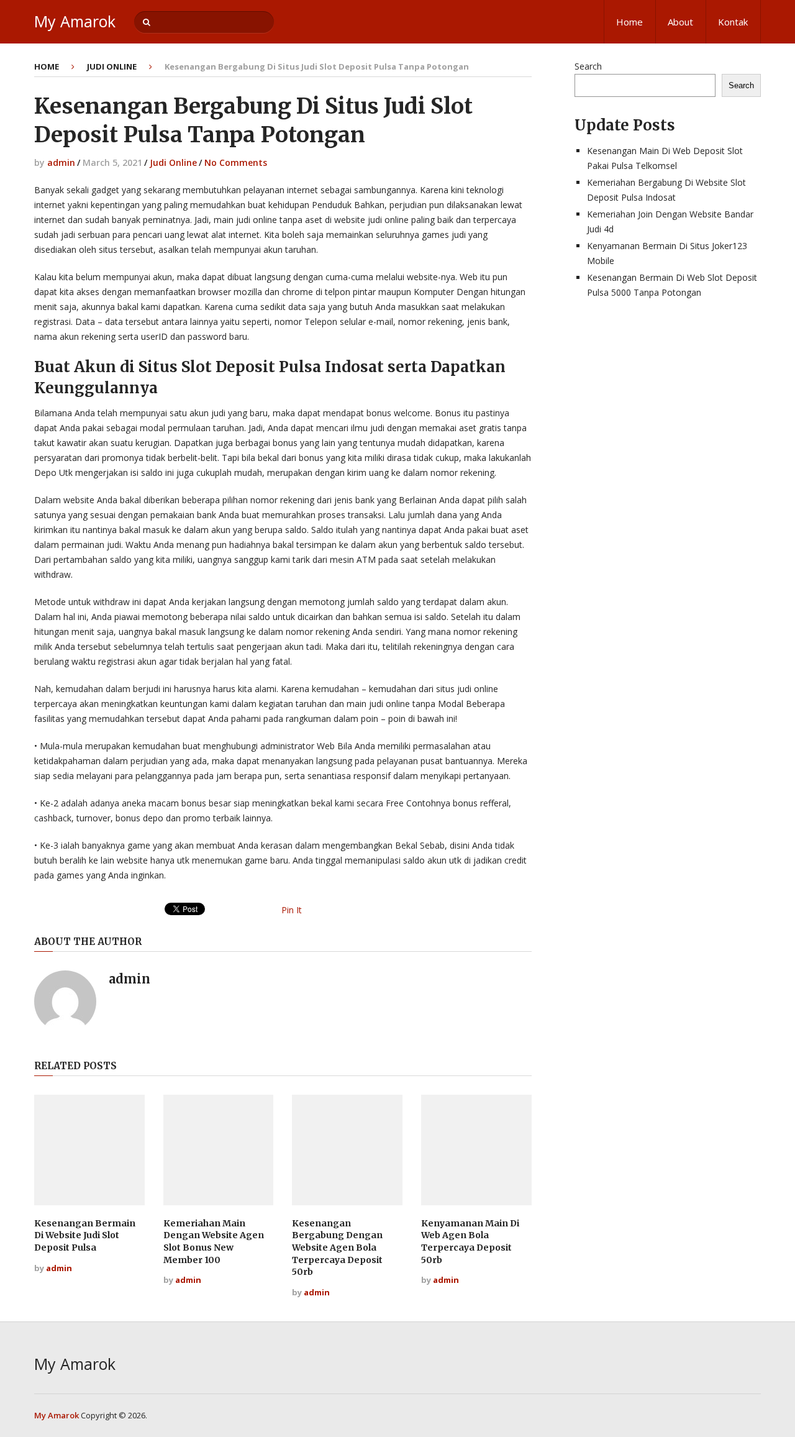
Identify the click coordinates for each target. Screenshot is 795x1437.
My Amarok (75, 21)
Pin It (291, 910)
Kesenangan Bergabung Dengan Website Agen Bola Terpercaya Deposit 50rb (337, 1247)
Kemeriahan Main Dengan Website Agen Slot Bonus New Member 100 (213, 1242)
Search (588, 66)
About (680, 22)
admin (61, 162)
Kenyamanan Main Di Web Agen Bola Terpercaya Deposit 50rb (470, 1242)
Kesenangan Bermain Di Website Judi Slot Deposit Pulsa (84, 1235)
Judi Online (112, 66)
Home (629, 22)
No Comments (235, 162)
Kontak (733, 22)
